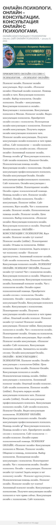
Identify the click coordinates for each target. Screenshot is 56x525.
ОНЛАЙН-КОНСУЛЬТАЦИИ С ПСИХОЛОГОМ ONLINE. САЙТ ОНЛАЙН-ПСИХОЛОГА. (24, 37)
